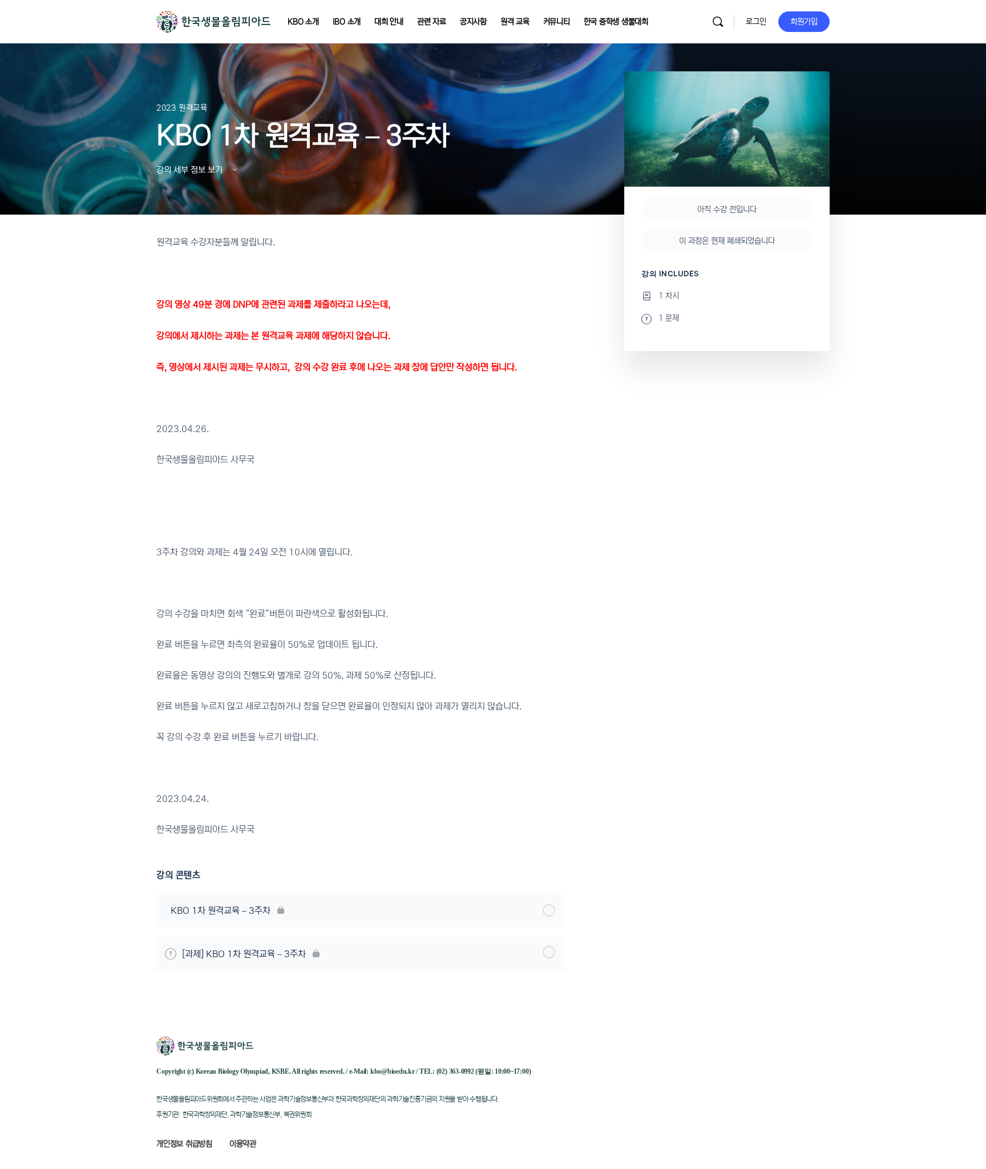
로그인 (756, 21)
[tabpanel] (360, 536)
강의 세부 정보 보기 (190, 170)
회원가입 (804, 21)
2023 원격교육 (182, 107)
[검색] (717, 22)
